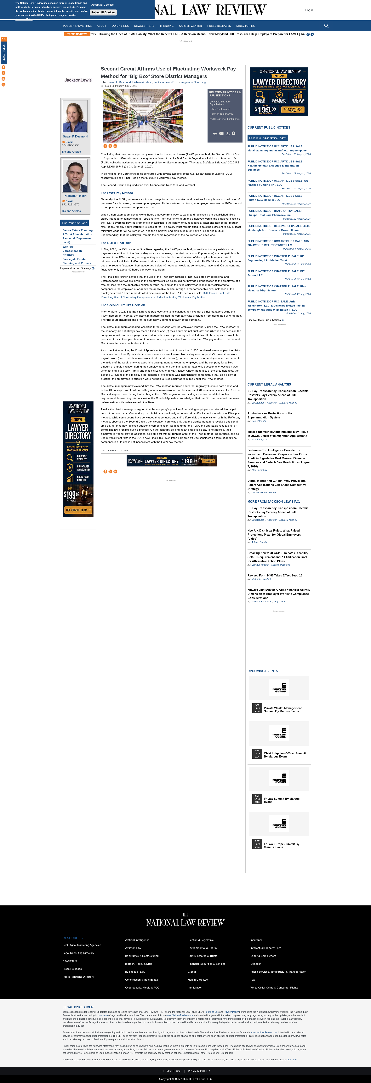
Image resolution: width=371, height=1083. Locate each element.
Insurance (256, 939)
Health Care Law (198, 979)
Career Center (190, 25)
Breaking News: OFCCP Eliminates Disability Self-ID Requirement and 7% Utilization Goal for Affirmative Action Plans (278, 557)
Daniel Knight (259, 421)
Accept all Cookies (102, 4)
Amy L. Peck (280, 601)
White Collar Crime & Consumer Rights (274, 987)
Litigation (255, 963)
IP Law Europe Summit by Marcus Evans (281, 846)
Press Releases (72, 968)
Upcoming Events (263, 671)
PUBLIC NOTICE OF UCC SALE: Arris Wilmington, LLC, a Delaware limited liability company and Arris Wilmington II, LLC (276, 305)
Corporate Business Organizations (220, 103)
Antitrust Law (133, 947)
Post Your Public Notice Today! (268, 137)
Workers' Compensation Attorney (72, 250)
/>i (234, 133)
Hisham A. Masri (76, 195)
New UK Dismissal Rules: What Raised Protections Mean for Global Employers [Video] (274, 534)
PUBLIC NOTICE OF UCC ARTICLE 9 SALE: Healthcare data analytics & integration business (275, 165)
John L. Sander (260, 542)
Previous (308, 34)
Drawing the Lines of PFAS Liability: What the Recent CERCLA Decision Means (146, 34)
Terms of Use (212, 1012)
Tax (252, 979)
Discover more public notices (264, 320)
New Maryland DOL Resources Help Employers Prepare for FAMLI (247, 34)
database (103, 1015)
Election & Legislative (201, 939)
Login (309, 10)
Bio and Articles (71, 151)
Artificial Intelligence (137, 939)
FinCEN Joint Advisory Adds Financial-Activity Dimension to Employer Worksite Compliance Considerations (279, 593)
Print (216, 133)
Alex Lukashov (259, 470)
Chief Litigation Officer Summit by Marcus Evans (285, 755)
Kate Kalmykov (259, 439)
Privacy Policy (231, 1012)
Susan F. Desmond (75, 136)
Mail (222, 133)
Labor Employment (220, 109)
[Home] (185, 10)
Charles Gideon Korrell (264, 492)
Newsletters (144, 25)
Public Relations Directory (78, 976)
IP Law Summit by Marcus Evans (282, 800)
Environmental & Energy (202, 947)
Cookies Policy (24, 19)
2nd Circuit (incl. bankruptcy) (225, 119)
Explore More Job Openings (75, 268)
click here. (292, 1059)
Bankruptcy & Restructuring (142, 955)
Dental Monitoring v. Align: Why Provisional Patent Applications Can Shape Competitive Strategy (277, 484)
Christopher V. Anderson (264, 402)
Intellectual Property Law (265, 947)
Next (313, 34)
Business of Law (135, 971)
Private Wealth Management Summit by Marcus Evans (283, 710)
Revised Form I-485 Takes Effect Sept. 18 (275, 575)
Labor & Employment (263, 955)
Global (192, 971)
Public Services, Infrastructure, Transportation (278, 971)
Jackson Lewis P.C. (165, 82)
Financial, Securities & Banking (206, 963)
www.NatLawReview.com (179, 1015)
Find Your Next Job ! (74, 222)
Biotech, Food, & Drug (138, 963)
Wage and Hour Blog (193, 82)
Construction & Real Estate (141, 979)
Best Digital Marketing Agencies (82, 944)
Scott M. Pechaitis (280, 564)
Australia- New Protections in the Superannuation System (270, 415)
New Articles (4, 53)
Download (228, 133)
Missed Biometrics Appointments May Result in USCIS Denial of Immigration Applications (278, 433)
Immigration (195, 987)
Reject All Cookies (103, 12)
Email (69, 142)
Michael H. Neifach (261, 579)
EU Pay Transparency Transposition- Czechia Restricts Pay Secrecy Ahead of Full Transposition (278, 395)
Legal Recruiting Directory (78, 952)
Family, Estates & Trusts (202, 955)
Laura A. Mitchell (288, 402)
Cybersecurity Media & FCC (142, 987)
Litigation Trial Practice (222, 114)
